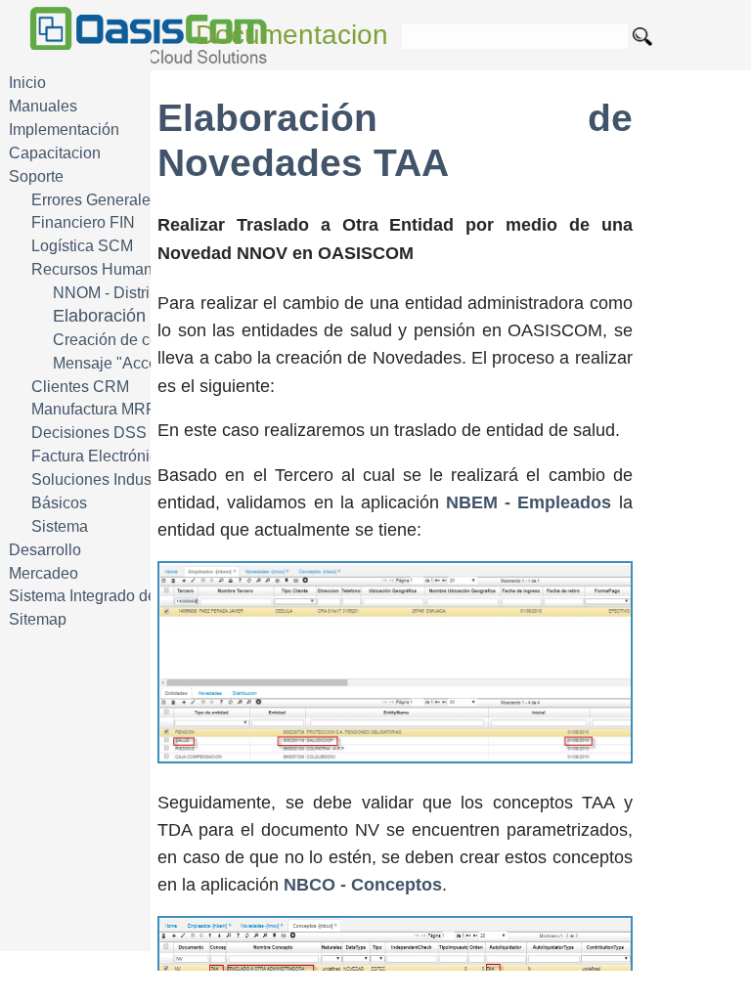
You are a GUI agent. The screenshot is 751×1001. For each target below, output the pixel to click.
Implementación (64, 129)
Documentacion (292, 35)
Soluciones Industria (102, 479)
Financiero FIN (83, 222)
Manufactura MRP (93, 409)
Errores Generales (94, 200)
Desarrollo (45, 550)
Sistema (59, 526)
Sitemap (37, 619)
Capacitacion (55, 153)
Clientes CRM (80, 386)
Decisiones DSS (89, 432)
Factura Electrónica (98, 456)
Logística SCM (82, 246)
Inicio (27, 82)
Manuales (43, 106)
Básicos (59, 503)
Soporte (36, 176)
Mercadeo (43, 573)
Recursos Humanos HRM (120, 269)
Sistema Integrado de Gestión (111, 596)
